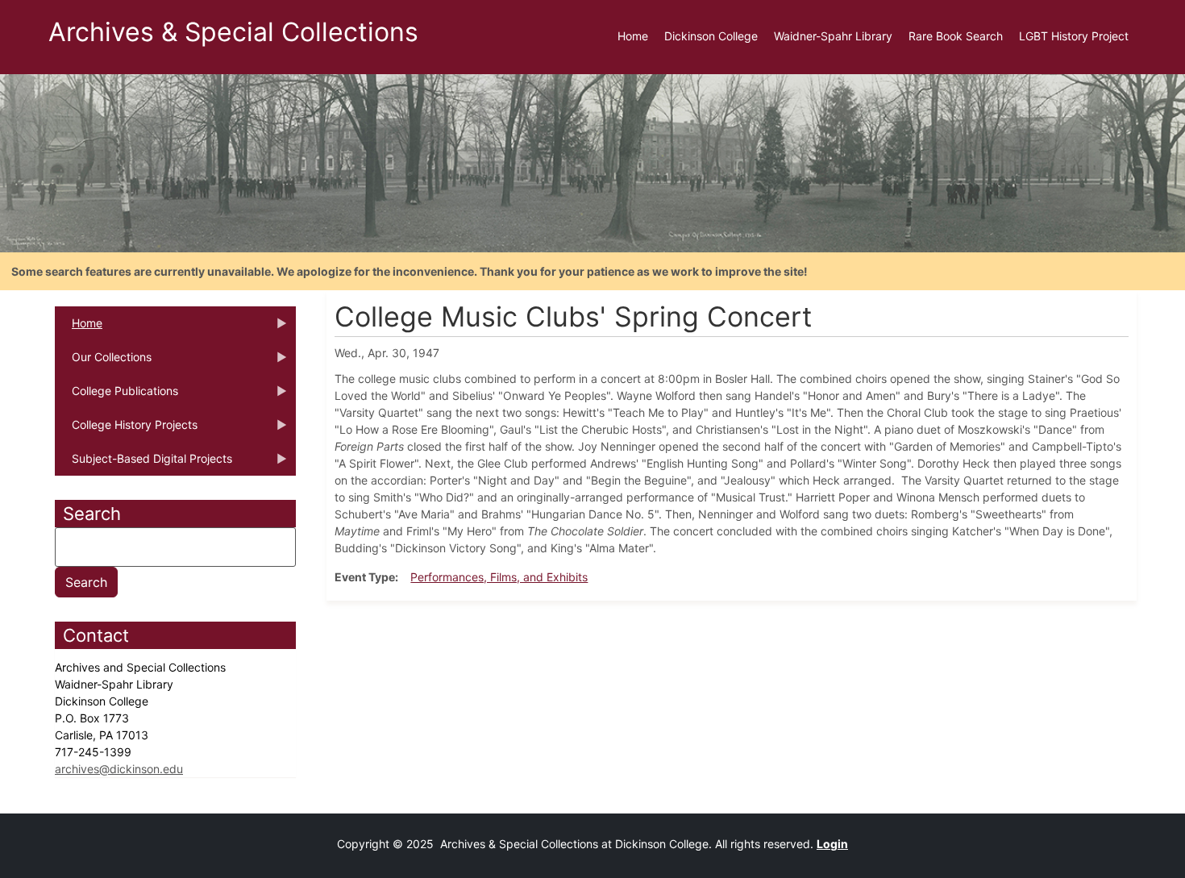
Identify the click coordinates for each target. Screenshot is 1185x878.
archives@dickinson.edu (119, 769)
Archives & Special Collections (233, 32)
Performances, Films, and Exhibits (499, 577)
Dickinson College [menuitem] (711, 36)
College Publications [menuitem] (116, 396)
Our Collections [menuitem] (103, 362)
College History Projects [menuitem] (126, 430)
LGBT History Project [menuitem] (1074, 36)
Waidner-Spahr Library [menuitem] (833, 36)
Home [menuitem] (632, 36)
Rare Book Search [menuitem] (955, 36)
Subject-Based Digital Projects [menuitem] (143, 463)
